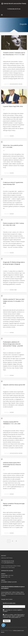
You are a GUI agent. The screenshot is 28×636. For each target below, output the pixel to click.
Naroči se (6, 620)
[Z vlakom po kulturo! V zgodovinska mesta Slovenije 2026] (3, 179)
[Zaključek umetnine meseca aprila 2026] (3, 381)
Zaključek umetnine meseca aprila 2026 (14, 385)
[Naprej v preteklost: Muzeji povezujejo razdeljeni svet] (3, 500)
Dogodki (20, 84)
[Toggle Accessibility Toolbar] (3, 625)
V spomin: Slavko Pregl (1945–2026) (13, 106)
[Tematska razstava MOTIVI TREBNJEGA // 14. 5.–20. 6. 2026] (3, 418)
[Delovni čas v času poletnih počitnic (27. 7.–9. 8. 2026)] (3, 142)
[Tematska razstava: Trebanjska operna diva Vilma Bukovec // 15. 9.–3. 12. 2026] (14, 42)
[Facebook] (26, 9)
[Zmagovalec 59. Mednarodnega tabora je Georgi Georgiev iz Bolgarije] (3, 258)
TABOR (15, 289)
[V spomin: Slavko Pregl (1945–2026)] (14, 96)
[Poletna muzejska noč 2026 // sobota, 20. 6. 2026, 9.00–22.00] (3, 219)
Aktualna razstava (14, 84)
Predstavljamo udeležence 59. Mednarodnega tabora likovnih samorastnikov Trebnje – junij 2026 (13, 344)
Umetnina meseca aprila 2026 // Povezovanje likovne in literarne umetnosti (12, 464)
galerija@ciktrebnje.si (9, 562)
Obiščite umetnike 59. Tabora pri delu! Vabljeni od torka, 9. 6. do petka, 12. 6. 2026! (13, 301)
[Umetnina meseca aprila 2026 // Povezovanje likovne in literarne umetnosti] (3, 459)
